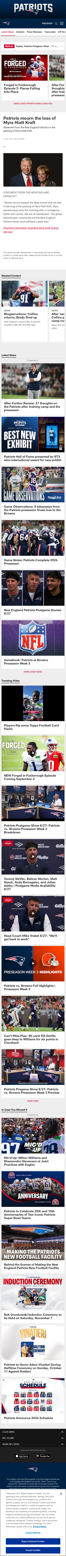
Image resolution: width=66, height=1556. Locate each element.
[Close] (61, 1493)
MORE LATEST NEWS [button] (33, 672)
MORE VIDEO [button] (33, 1101)
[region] (33, 1522)
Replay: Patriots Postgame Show (32, 46)
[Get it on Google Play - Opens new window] (43, 1457)
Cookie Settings (33, 1532)
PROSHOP (47, 23)
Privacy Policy (40, 1526)
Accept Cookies (33, 1550)
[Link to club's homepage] (6, 22)
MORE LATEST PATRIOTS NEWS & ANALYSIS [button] (33, 103)
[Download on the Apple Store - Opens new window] (22, 1456)
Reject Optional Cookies (33, 1541)
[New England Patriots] (33, 1470)
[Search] (56, 23)
